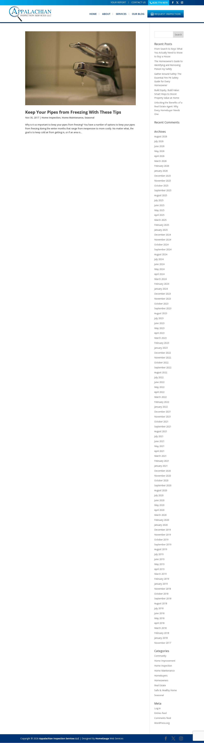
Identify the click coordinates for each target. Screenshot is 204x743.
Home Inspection (51, 117)
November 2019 (162, 534)
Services (121, 14)
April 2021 (159, 451)
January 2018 (161, 637)
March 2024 (160, 279)
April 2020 (159, 510)
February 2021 (161, 460)
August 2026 (160, 136)
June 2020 (159, 500)
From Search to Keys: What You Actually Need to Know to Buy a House (168, 52)
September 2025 (162, 190)
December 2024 (162, 234)
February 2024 (161, 283)
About (106, 14)
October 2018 (161, 593)
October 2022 (161, 362)
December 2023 (162, 293)
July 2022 (159, 377)
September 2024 (162, 249)
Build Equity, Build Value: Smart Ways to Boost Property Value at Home (166, 94)
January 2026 (161, 170)
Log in (157, 708)
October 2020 (161, 480)
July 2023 (159, 318)
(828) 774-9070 (160, 2)
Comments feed (162, 718)
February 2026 (161, 165)
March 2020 (160, 514)
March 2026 (160, 161)
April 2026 (159, 156)
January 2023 (161, 347)
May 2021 (159, 446)
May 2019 (159, 564)
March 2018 (160, 627)
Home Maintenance (72, 117)
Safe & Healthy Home (165, 690)
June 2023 (159, 323)
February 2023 (161, 342)
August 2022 (160, 372)
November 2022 (162, 357)
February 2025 (161, 224)
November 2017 (162, 642)
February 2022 (161, 401)
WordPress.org (162, 722)
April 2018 (159, 623)
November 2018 (162, 588)
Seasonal (89, 117)
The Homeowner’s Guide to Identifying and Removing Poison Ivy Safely (168, 65)
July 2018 (159, 608)
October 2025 (161, 185)
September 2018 (162, 598)
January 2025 (161, 229)
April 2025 (159, 214)
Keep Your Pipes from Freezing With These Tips (73, 112)
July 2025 (159, 200)
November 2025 (162, 180)
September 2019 (162, 544)
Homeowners (161, 680)
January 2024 (161, 288)
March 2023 (160, 337)
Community (160, 655)
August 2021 (160, 431)
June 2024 (159, 264)
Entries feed (160, 713)
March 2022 (160, 396)
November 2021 (162, 416)
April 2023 (159, 332)
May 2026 (159, 151)
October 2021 (161, 421)
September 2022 (162, 367)
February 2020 (161, 519)
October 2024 (161, 244)
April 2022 (159, 392)
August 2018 (160, 603)
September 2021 (162, 426)
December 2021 (162, 411)
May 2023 (159, 328)
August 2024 (160, 254)
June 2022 (159, 382)
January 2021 (161, 465)
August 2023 (160, 313)
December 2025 (162, 175)
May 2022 (159, 387)
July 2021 (159, 436)
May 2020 (159, 505)
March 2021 (160, 455)
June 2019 (159, 559)
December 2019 (162, 529)
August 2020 (160, 490)
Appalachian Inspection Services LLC (59, 738)
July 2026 (159, 141)
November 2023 (162, 298)
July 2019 (159, 554)
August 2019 (160, 549)
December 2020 (162, 470)
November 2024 (162, 239)
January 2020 (161, 524)
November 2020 (162, 475)
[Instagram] (182, 2)
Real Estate (160, 685)
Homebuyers (161, 675)
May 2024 (159, 269)
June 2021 (159, 441)
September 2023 (162, 308)
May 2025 (159, 210)
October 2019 (161, 539)
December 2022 (162, 352)
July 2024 (159, 259)
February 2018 (161, 632)
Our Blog (138, 14)
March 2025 (160, 219)
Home (93, 14)
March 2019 (160, 573)
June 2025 (159, 205)
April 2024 (159, 274)
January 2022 (161, 406)
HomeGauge (102, 738)
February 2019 (161, 578)
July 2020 (159, 495)
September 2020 (162, 485)
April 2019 (159, 569)
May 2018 (159, 618)
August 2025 (160, 195)
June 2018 (159, 613)
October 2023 (161, 303)
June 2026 (159, 146)
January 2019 (161, 583)
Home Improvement (164, 660)
